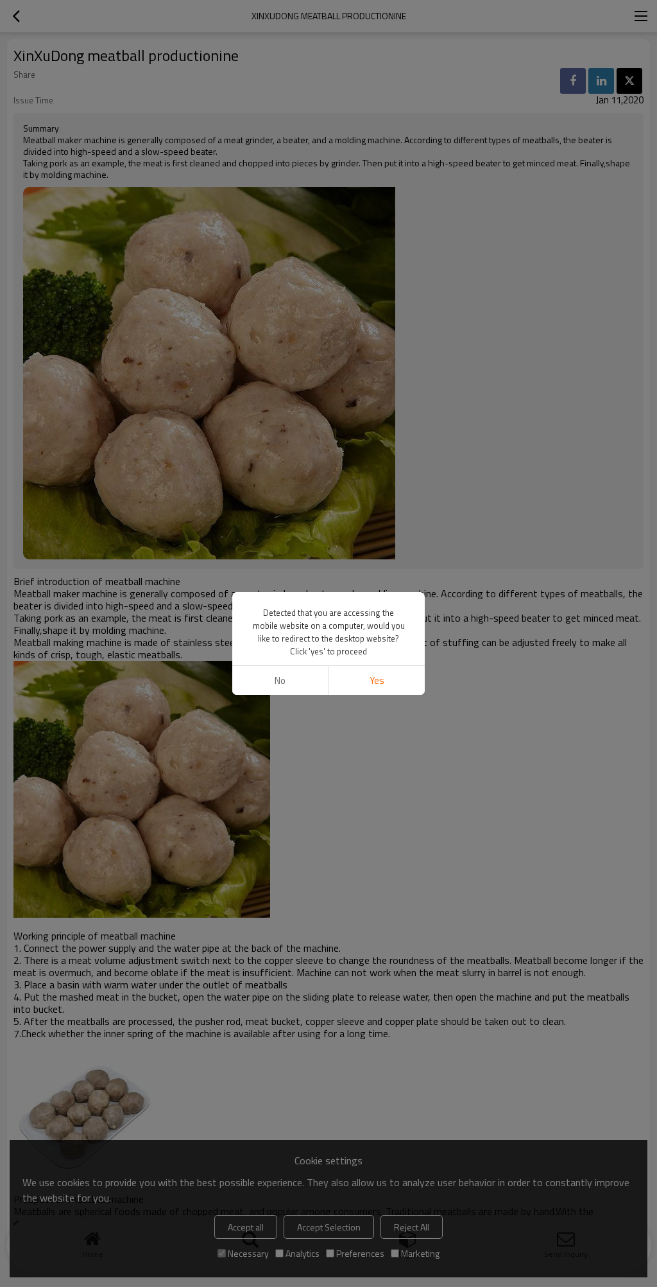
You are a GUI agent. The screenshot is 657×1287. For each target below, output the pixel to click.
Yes (377, 680)
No (280, 680)
